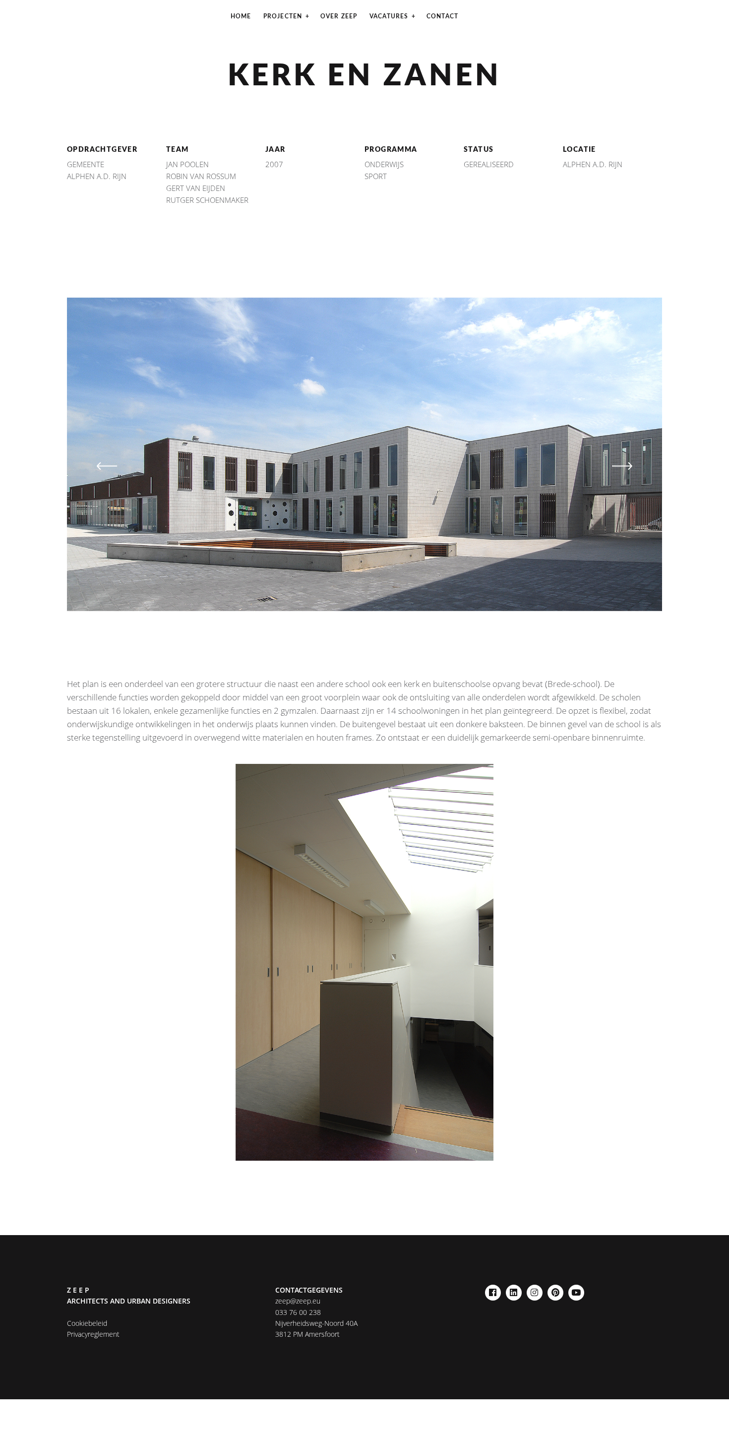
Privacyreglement (93, 1334)
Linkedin (514, 1290)
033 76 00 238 (298, 1312)
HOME (241, 16)
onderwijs (417, 42)
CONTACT (442, 16)
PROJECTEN (283, 16)
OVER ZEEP (339, 16)
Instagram (535, 1290)
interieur (356, 42)
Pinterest (555, 1290)
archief (304, 42)
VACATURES (389, 16)
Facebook (493, 1290)
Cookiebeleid (87, 1323)
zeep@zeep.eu (297, 1301)
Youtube (576, 1290)
